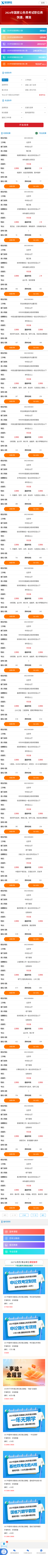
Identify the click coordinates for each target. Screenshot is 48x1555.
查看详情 (12, 186)
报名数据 (13, 1245)
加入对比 (36, 186)
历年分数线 (14, 1238)
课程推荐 (33, 1262)
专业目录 (13, 1252)
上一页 (14, 1215)
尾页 (43, 1215)
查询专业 (42, 95)
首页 (5, 1215)
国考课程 (13, 1232)
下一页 (34, 1215)
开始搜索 (24, 125)
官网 (43, 3)
